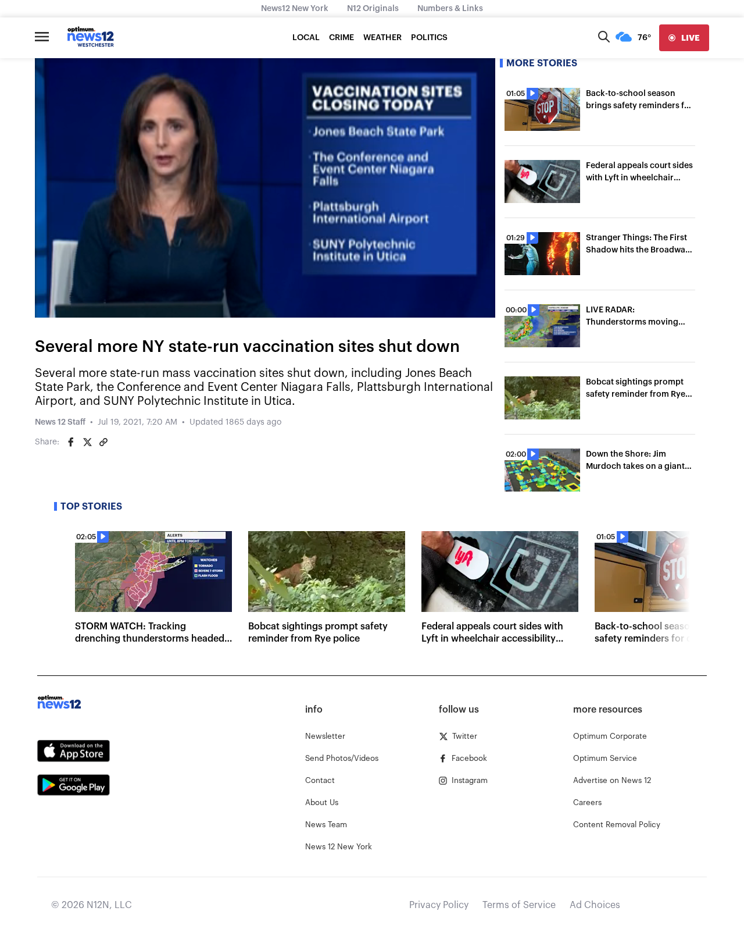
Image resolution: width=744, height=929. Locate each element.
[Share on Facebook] (71, 442)
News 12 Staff (60, 422)
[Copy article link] (103, 442)
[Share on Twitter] (87, 442)
